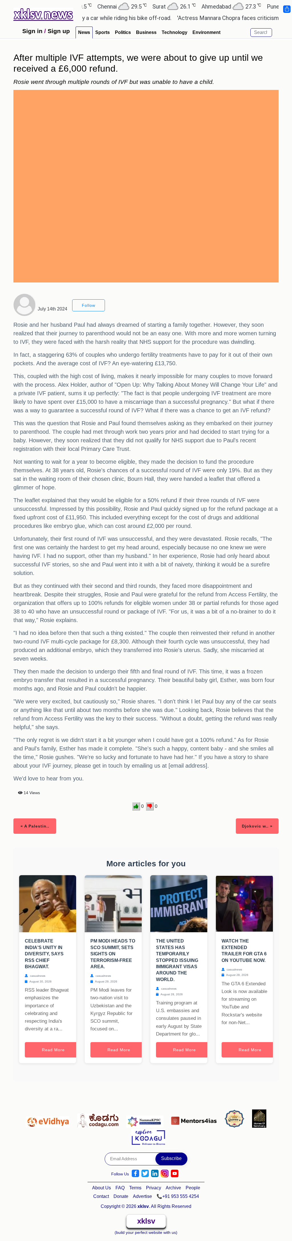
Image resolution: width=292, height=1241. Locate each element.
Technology (174, 32)
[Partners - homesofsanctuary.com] (259, 1119)
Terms (135, 1187)
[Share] (287, 9)
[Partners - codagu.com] (99, 1119)
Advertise (142, 1196)
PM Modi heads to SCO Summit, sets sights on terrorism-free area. (112, 954)
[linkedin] (155, 1173)
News (84, 32)
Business (146, 32)
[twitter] (145, 1173)
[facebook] (135, 1173)
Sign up (59, 31)
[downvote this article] (150, 806)
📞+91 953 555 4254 (178, 1196)
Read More (53, 1050)
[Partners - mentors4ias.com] (195, 1119)
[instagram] (165, 1173)
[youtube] (175, 1173)
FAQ (120, 1187)
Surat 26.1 (154, 6)
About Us (101, 1187)
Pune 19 (266, 6)
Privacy (153, 1187)
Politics (123, 32)
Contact (101, 1196)
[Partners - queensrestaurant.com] (236, 1119)
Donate (120, 1196)
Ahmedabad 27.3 (212, 6)
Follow (88, 305)
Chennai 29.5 (102, 6)
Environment (206, 32)
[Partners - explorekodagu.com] (148, 1136)
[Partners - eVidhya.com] (49, 1119)
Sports (102, 32)
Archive (173, 1187)
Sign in (32, 31)
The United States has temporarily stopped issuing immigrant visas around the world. (177, 960)
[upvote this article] (136, 806)
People (193, 1187)
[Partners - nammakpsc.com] (146, 1119)
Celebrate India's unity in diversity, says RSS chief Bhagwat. (44, 954)
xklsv (146, 1221)
